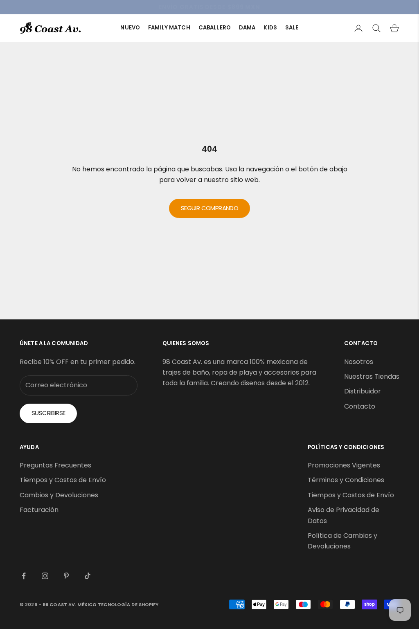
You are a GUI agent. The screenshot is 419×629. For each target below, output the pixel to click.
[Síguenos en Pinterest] (66, 576)
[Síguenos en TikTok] (87, 576)
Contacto (359, 406)
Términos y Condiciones (346, 480)
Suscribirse (48, 413)
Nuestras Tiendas (371, 376)
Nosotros (358, 361)
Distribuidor (362, 391)
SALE (292, 27)
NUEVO (130, 27)
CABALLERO (214, 27)
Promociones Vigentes (344, 465)
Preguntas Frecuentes (55, 465)
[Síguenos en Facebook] (24, 576)
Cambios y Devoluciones (59, 495)
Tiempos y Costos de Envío (63, 480)
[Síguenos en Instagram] (45, 576)
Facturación (39, 509)
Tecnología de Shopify (128, 604)
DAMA (247, 27)
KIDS (270, 27)
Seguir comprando (209, 208)
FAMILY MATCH (169, 27)
